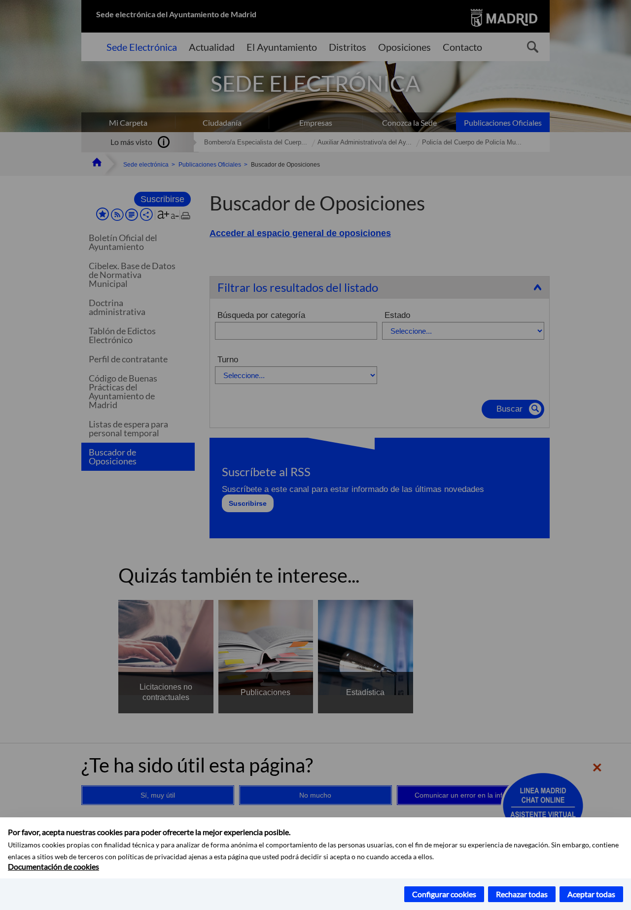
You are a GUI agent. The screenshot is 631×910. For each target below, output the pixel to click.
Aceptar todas (591, 894)
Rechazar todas (522, 894)
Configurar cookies (444, 894)
